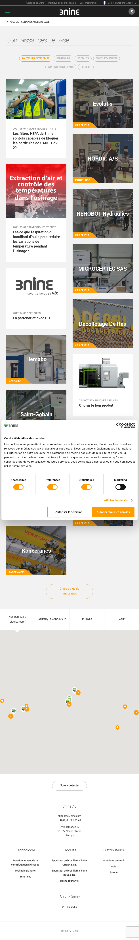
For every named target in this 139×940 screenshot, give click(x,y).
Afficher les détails (116, 500)
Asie (113, 866)
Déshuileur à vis (69, 880)
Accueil (14, 21)
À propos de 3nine (35, 2)
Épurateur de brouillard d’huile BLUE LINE (69, 872)
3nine (69, 11)
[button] (125, 707)
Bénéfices (25, 876)
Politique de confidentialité (62, 2)
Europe (113, 872)
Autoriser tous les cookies (113, 511)
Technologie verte (25, 870)
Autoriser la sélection (68, 511)
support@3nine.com (69, 816)
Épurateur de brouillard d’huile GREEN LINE (69, 862)
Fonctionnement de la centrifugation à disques (25, 862)
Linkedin (72, 907)
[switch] (52, 487)
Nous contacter (69, 785)
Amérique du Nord (113, 860)
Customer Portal (88, 2)
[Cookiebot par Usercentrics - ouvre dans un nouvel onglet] (119, 425)
